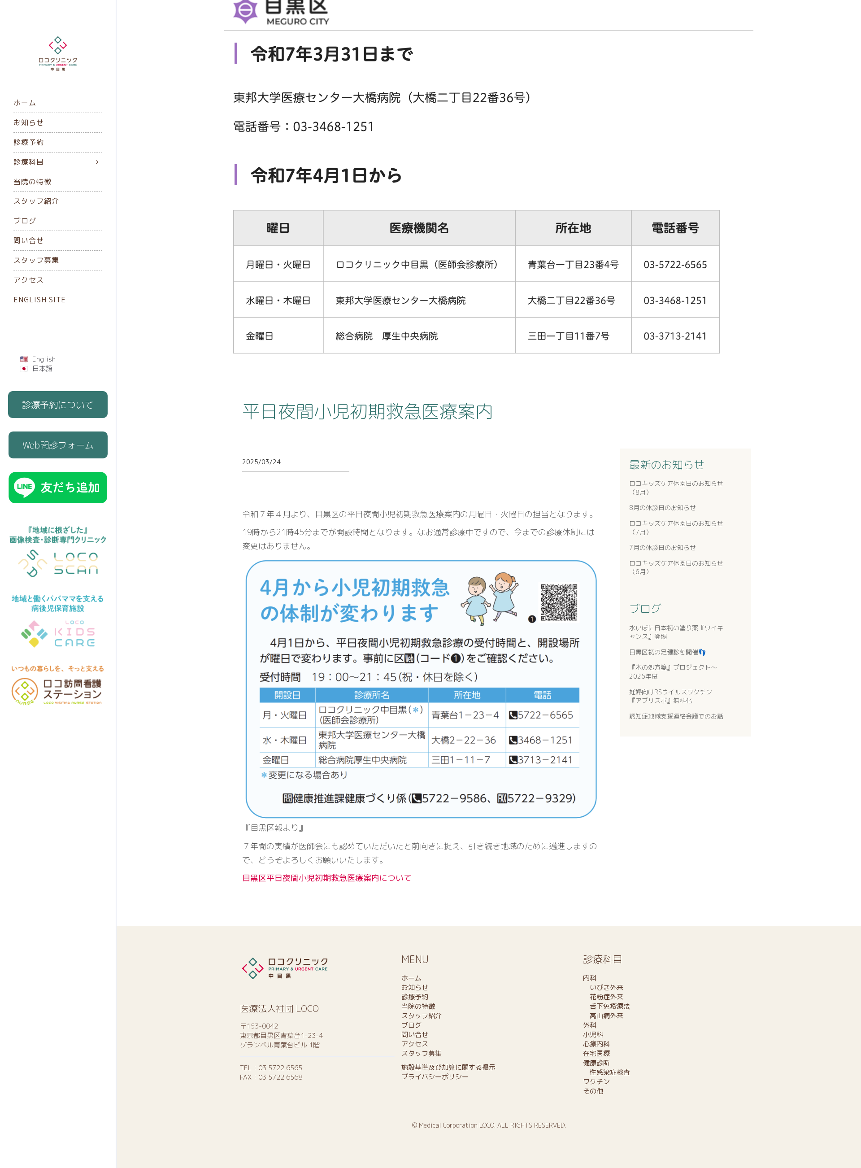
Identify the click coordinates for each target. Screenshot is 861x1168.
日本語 (42, 368)
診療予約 (28, 142)
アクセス (28, 280)
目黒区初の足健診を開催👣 (667, 652)
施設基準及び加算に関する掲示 (448, 1067)
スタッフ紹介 (36, 201)
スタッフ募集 (36, 260)
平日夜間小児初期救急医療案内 (367, 411)
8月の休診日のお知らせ (662, 507)
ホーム (24, 103)
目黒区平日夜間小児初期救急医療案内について (327, 878)
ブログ (24, 221)
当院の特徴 (32, 182)
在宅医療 (596, 1053)
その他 (593, 1091)
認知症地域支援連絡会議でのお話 (676, 716)
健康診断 (596, 1063)
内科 (589, 978)
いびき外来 (603, 987)
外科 (589, 1025)
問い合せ (28, 240)
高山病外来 (603, 1015)
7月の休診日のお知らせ (662, 547)
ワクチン (596, 1081)
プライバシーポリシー (435, 1076)
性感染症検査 (606, 1072)
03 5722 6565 (280, 1067)
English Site (39, 300)
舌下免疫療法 (606, 1006)
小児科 (593, 1034)
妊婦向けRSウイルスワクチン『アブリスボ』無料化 (670, 696)
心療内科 (596, 1044)
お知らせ (28, 122)
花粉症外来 (603, 997)
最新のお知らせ (666, 464)
